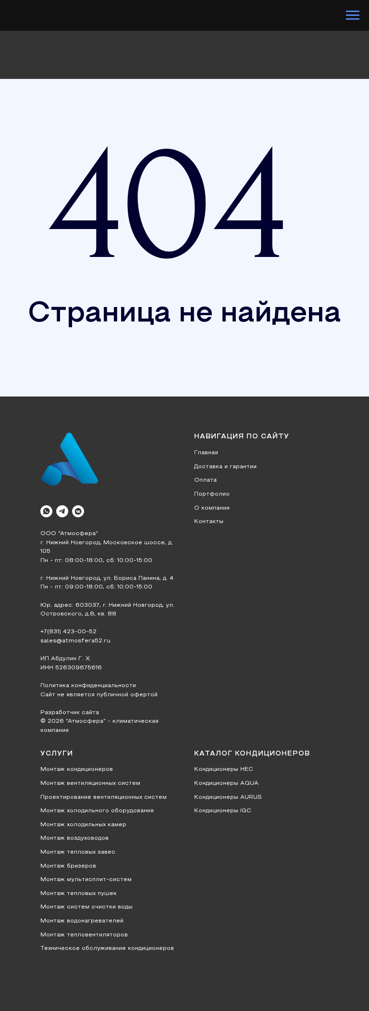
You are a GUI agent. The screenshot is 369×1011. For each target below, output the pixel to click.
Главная (206, 452)
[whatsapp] (46, 511)
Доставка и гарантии (225, 466)
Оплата (205, 480)
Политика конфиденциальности (88, 685)
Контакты (208, 521)
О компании (212, 508)
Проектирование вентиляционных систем (103, 797)
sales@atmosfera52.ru (75, 641)
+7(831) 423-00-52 (68, 631)
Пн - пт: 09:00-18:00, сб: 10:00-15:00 (96, 587)
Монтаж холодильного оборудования (97, 810)
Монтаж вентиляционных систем (90, 783)
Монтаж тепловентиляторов (84, 935)
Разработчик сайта (69, 712)
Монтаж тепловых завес (77, 852)
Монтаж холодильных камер (83, 824)
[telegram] (62, 511)
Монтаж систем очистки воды (86, 907)
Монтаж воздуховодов (74, 838)
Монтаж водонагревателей (81, 921)
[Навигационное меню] (352, 15)
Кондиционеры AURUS (228, 797)
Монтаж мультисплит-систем (86, 879)
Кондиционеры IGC (222, 810)
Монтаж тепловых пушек (78, 893)
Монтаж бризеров (68, 866)
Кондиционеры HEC (223, 769)
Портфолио (212, 494)
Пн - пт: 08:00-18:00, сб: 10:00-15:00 (96, 560)
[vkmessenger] (78, 511)
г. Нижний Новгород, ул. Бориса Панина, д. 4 (106, 578)
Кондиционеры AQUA (226, 783)
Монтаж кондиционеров (76, 769)
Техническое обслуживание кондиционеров (107, 948)
